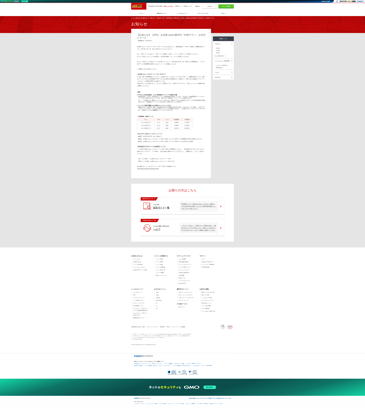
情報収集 (193, 403)
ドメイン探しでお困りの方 (208, 311)
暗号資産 (206, 403)
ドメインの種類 (160, 272)
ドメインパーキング (184, 270)
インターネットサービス (139, 403)
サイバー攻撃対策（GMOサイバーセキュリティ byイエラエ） (158, 365)
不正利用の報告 (205, 267)
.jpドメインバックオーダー (185, 295)
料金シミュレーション (161, 275)
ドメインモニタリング (184, 280)
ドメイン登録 (159, 259)
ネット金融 (199, 403)
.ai (156, 303)
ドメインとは (136, 259)
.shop (157, 292)
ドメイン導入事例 (137, 264)
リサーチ (188, 403)
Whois (168, 327)
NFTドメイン (182, 307)
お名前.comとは (137, 262)
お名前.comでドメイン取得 (140, 270)
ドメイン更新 (159, 264)
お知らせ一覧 (160, 18)
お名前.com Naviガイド (207, 262)
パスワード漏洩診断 (168, 363)
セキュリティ (170, 403)
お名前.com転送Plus (184, 272)
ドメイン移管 (159, 262)
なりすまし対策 (196, 365)
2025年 (218, 50)
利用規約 (162, 327)
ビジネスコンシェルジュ (208, 300)
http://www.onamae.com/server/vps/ (148, 168)
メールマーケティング (138, 297)
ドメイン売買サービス (184, 267)
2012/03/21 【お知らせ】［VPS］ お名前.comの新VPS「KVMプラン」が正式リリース (190, 18)
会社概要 (183, 327)
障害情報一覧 (219, 67)
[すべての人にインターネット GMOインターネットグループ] (351, 1)
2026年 (218, 48)
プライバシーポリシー (152, 327)
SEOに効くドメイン (207, 303)
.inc (157, 308)
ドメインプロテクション (185, 264)
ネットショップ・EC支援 (151, 403)
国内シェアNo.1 (168, 6)
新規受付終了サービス (138, 317)
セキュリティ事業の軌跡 (206, 365)
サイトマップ (175, 327)
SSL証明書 (181, 275)
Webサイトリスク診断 (179, 363)
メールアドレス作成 (207, 297)
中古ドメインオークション (185, 292)
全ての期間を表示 (219, 56)
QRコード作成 (205, 295)
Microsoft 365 (182, 283)
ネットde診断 (182, 259)
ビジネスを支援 (162, 403)
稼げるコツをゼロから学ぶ (208, 292)
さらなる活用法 (205, 308)
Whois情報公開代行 (184, 262)
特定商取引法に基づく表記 (138, 327)
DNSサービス (182, 278)
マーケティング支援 (179, 403)
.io (156, 305)
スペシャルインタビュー (139, 267)
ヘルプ (217, 72)
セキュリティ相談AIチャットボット (194, 363)
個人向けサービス (213, 403)
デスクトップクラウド (138, 303)
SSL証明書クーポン (138, 305)
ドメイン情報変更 (160, 267)
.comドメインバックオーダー (186, 297)
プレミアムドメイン (184, 300)
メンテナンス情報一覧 (221, 65)
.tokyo (157, 295)
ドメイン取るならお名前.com (139, 18)
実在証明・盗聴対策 (138, 365)
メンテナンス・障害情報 (222, 61)
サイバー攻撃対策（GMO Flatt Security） (182, 365)
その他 (220, 403)
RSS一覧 (217, 77)
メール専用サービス (138, 300)
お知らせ (152, 18)
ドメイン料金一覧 (160, 270)
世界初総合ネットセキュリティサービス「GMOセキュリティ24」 (148, 363)
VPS (134, 295)
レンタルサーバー (137, 292)
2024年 (218, 52)
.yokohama (159, 300)
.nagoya (158, 297)
